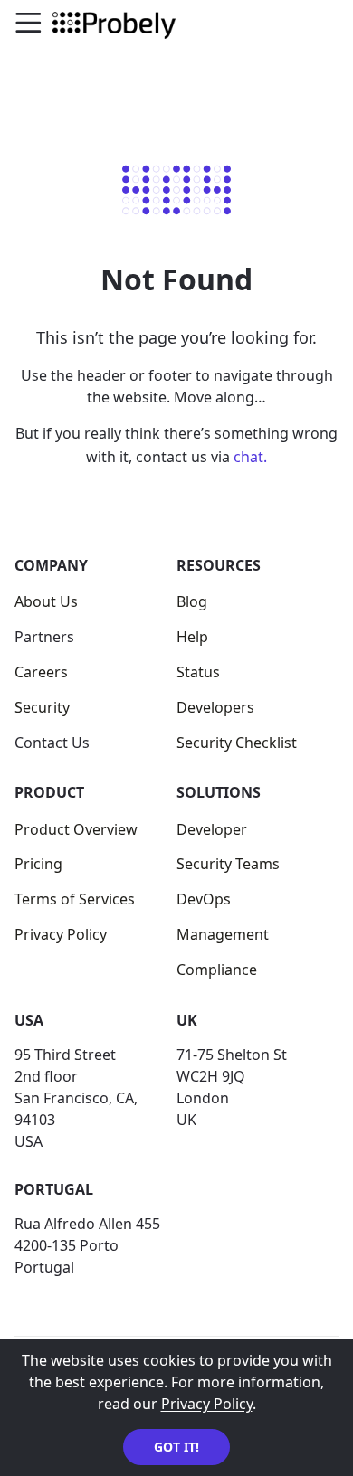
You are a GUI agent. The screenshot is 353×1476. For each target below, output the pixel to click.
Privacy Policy (207, 1404)
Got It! (176, 1446)
